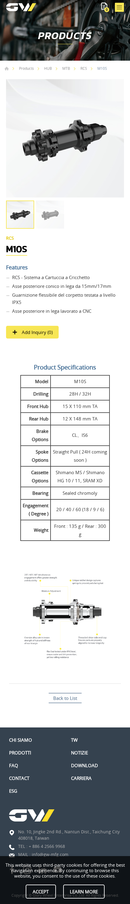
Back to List (65, 698)
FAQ (13, 765)
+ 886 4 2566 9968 (47, 846)
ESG (13, 791)
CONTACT (19, 778)
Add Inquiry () (37, 332)
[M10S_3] (65, 138)
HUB (48, 68)
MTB (66, 68)
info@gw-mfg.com (50, 854)
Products (26, 68)
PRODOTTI (20, 752)
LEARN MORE (84, 892)
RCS (83, 68)
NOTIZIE (79, 752)
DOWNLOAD (84, 765)
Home (7, 68)
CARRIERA (81, 778)
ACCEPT (41, 892)
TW (74, 740)
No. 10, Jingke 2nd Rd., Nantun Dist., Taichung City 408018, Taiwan (69, 835)
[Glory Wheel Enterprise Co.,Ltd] (21, 7)
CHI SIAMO (20, 740)
